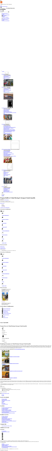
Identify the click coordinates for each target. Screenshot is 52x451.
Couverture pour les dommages (6, 419)
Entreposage (7, 124)
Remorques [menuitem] (3, 74)
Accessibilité (3, 403)
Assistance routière (4, 399)
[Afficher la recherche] (2, 10)
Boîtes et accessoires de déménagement (7, 418)
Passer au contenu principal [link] (3, 6)
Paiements (3, 401)
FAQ (2, 402)
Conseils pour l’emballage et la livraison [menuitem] (10, 112)
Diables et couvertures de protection (6, 410)
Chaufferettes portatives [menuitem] (7, 190)
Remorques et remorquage (5, 219)
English (3, 394)
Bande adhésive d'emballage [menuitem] (7, 154)
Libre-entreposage (4, 223)
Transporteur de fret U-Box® (5, 431)
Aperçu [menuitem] (4, 171)
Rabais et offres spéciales (5, 422)
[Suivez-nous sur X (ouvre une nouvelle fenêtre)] (2, 438)
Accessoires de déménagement (5, 273)
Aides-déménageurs (4, 417)
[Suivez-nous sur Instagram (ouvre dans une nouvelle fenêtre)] (2, 434)
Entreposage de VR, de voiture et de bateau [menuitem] (9, 129)
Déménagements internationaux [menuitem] (8, 111)
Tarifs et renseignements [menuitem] (7, 109)
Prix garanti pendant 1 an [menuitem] (5, 13)
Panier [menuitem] (4, 16)
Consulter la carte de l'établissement (4, 207)
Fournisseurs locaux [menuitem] (6, 172)
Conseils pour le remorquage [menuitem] (7, 90)
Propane (6, 186)
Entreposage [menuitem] (3, 124)
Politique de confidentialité (5, 444)
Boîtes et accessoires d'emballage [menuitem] (6, 149)
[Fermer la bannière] (0, 0)
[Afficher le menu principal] (1, 7)
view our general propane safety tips (20, 349)
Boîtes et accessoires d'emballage (15, 149)
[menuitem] (11, 88)
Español (3, 395)
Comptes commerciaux (5, 416)
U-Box (9, 411)
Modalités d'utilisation (5, 445)
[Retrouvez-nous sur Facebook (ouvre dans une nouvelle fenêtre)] (2, 433)
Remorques (6, 74)
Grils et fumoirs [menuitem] (6, 189)
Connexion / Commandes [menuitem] (6, 18)
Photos (3, 206)
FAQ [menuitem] (4, 113)
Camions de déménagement (5, 215)
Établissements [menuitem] (4, 15)
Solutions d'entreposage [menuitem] (7, 155)
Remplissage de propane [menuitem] (7, 188)
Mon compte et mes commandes (6, 400)
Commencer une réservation (7, 88)
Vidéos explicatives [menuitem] (6, 76)
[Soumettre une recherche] (8, 11)
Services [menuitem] (5, 173)
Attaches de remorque (4, 277)
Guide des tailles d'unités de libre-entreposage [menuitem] (9, 130)
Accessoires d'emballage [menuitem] (7, 151)
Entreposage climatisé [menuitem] (6, 128)
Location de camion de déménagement (7, 407)
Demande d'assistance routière (5, 393)
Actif (1, 5)
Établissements (5, 447)
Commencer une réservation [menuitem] (7, 75)
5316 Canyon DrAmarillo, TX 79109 (2, 248)
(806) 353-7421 (2, 203)
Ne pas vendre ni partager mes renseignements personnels (9, 446)
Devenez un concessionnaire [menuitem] (5, 20)
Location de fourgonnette (5, 408)
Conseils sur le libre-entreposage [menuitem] (8, 133)
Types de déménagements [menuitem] (7, 174)
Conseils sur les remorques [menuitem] (7, 77)
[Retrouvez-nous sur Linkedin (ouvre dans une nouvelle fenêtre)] (2, 437)
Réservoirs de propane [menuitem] (6, 191)
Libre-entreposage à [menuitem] (7, 126)
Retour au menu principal (7, 187)
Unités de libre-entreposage (5, 412)
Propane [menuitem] (3, 186)
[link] (9, 9)
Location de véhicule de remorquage (6, 409)
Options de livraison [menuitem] (6, 110)
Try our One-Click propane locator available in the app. (7, 324)
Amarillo (3, 195)
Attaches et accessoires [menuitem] (6, 78)
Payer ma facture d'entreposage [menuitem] (8, 131)
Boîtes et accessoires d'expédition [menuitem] (8, 152)
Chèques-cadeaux (4, 421)
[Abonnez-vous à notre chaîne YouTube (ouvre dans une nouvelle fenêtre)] (2, 439)
